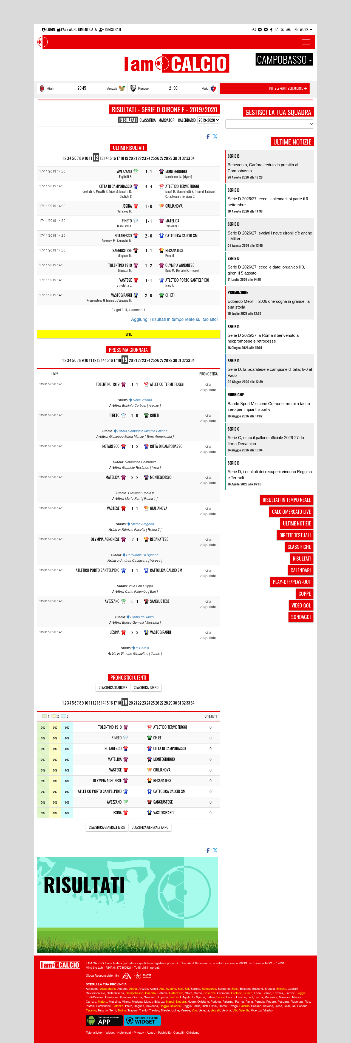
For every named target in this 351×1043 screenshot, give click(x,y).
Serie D (233, 190)
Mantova (284, 997)
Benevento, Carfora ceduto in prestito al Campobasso (263, 167)
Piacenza (296, 1001)
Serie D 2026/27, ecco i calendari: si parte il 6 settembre (268, 201)
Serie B (233, 156)
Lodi (250, 997)
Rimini (213, 1006)
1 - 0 (148, 206)
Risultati (302, 558)
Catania (162, 993)
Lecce (220, 997)
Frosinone (111, 997)
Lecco (230, 997)
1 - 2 (148, 265)
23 (144, 158)
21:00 (173, 88)
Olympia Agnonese (179, 265)
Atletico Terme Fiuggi (182, 186)
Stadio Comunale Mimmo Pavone (142, 431)
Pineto (127, 221)
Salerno (244, 1006)
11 (90, 158)
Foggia (300, 993)
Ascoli (154, 988)
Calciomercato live (291, 511)
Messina (114, 1001)
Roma (223, 1006)
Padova (216, 1001)
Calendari (301, 570)
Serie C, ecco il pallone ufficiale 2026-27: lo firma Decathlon (266, 440)
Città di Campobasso (115, 186)
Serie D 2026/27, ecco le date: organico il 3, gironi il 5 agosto (266, 270)
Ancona (122, 988)
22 (139, 158)
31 (179, 158)
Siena (278, 1006)
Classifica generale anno (150, 827)
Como (198, 993)
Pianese (143, 88)
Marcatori (166, 120)
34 (192, 158)
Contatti (178, 1032)
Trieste (165, 1010)
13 (101, 158)
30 (175, 158)
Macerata (271, 997)
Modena (137, 1001)
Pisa (307, 1001)
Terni (112, 1010)
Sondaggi (301, 616)
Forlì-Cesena (94, 997)
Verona (226, 1010)
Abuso (151, 1032)
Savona (268, 1006)
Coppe (305, 593)
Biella (234, 988)
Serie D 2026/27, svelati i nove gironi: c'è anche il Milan (270, 236)
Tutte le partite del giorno (286, 88)
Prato (128, 1006)
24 (148, 158)
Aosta (133, 988)
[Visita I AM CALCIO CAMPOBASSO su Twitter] (282, 29)
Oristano (203, 1001)
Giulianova (174, 206)
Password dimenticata (78, 29)
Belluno (195, 988)
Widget (110, 1032)
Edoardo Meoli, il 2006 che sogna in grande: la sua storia (269, 304)
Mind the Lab (94, 967)
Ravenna (152, 1006)
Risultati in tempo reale (287, 499)
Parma (239, 1001)
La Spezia (198, 997)
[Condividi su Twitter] (216, 136)
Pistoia (90, 1006)
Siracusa (290, 1006)
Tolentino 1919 (120, 265)
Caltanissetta (115, 993)
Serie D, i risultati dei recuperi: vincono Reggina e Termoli (270, 474)
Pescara (283, 1001)
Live (129, 334)
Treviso (154, 1010)
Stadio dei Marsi (141, 617)
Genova (125, 997)
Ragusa (139, 1006)
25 (153, 158)
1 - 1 (149, 171)
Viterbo (268, 1010)
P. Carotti (142, 648)
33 (188, 158)
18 (122, 158)
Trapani (132, 1010)
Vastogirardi (121, 295)
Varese (185, 1010)
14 (105, 158)
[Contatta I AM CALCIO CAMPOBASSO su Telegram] (260, 29)
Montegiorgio (176, 171)
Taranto (91, 1010)
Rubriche (236, 394)
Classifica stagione (113, 687)
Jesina (127, 206)
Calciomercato (95, 993)
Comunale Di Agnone (141, 555)
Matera (102, 1001)
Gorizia (137, 997)
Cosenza (209, 993)
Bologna (245, 988)
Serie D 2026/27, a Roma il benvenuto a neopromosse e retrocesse (263, 338)
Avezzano (124, 171)
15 (110, 158)
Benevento (209, 988)
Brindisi (281, 988)
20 (131, 158)
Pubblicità (164, 1032)
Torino (122, 1010)
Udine (175, 1010)
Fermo (266, 993)
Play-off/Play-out (292, 581)
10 (86, 158)
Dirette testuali (295, 535)
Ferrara (278, 993)
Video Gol (301, 605)
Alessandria (108, 988)
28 (166, 158)
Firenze (290, 993)
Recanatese (174, 250)
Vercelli (215, 1010)
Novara (181, 1001)
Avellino (171, 988)
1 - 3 (135, 446)
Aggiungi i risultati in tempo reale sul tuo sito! (174, 319)
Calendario (187, 120)
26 (157, 158)
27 (161, 158)
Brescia (270, 988)
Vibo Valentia (241, 1010)
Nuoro (192, 1001)
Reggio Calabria (170, 1006)
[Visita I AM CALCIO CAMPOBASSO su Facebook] (271, 29)
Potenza (117, 1006)
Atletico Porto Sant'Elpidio (187, 280)
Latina (211, 997)
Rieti (205, 1006)
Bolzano (257, 988)
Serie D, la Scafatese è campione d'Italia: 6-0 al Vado (270, 372)
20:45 (82, 88)
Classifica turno (146, 687)
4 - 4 (148, 186)
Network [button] (302, 29)
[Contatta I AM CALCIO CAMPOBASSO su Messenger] (266, 29)
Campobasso (134, 993)
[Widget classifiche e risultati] (142, 1020)
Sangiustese (122, 250)
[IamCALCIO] (60, 965)
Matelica (172, 221)
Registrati (112, 29)
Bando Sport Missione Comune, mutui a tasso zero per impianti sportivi (269, 406)
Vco (194, 1010)
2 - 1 (135, 539)
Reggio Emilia (191, 1006)
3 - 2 (134, 477)
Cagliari (293, 988)
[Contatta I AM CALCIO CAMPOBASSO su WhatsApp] (254, 29)
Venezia (112, 88)
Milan (50, 88)
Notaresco (123, 235)
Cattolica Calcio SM (181, 235)
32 (184, 158)
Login (50, 29)
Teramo (103, 1010)
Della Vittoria (142, 400)
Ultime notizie (297, 523)
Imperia (163, 997)
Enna (257, 993)
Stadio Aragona (142, 524)
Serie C (233, 429)
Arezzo (143, 988)
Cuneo (248, 993)
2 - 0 (148, 236)
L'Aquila (185, 997)
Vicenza (256, 1010)
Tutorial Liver (94, 1032)
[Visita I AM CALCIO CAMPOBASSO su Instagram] (276, 29)
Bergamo (224, 988)
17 (118, 158)
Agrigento (92, 988)
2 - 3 (134, 632)
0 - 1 (134, 601)
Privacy (139, 1032)
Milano (126, 1001)
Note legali (124, 1032)
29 (170, 158)
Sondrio (302, 1006)
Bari (180, 988)
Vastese (125, 280)
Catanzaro (176, 993)
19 (126, 158)
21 (135, 158)
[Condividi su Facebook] (207, 136)
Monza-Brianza (154, 1001)
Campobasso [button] (283, 59)
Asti (161, 988)
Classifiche (299, 546)
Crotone (236, 993)
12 (96, 157)
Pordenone (103, 1006)
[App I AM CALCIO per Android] (288, 29)
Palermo (227, 1001)
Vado (205, 88)
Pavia (249, 1001)
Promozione (238, 292)
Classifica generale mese (107, 827)
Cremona (223, 993)
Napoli (170, 1001)
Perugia (259, 1001)
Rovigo (233, 1006)
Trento (143, 1010)
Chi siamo (192, 1032)
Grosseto (150, 997)
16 (114, 158)
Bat (187, 988)
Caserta (150, 993)
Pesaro (271, 1001)
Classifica (148, 120)
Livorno (241, 997)
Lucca (259, 997)
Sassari (256, 1006)
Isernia (174, 997)
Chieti (169, 295)
